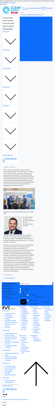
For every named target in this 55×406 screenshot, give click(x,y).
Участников (24, 290)
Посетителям (6, 68)
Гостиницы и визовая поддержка (31, 39)
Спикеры (24, 21)
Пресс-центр (6, 87)
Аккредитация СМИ (27, 57)
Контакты (24, 28)
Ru (22, 12)
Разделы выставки (27, 17)
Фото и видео (26, 54)
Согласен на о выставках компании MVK (40, 302)
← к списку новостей (9, 278)
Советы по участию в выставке (30, 36)
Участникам (6, 50)
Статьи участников (27, 50)
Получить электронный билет (30, 42)
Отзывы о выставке (27, 22)
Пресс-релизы (26, 52)
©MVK (4, 396)
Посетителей (25, 289)
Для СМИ (24, 55)
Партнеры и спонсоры (28, 24)
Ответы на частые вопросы (29, 26)
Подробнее (12, 2)
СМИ (22, 292)
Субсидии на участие (28, 34)
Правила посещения (28, 44)
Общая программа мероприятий (31, 60)
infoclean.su (10, 274)
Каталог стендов (26, 32)
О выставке (6, 31)
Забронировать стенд (28, 31)
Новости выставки (27, 49)
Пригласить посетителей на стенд (31, 38)
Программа (6, 105)
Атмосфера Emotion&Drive (29, 19)
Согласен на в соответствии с (39, 296)
